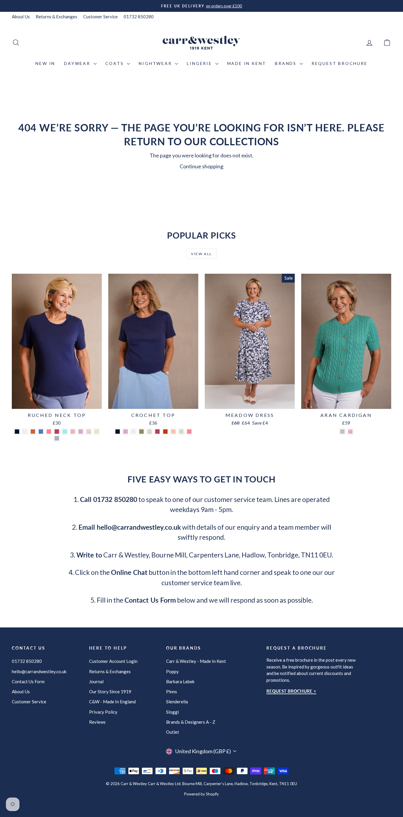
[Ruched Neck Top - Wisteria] (80, 431)
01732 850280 (139, 16)
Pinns (171, 691)
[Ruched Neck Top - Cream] (96, 431)
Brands (286, 63)
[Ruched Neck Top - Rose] (57, 431)
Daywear (78, 63)
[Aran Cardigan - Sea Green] (342, 431)
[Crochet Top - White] (133, 431)
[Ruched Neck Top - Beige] (88, 431)
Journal (96, 681)
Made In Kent (246, 63)
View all (201, 254)
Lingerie (200, 63)
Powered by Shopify (201, 794)
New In (45, 63)
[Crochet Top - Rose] (157, 431)
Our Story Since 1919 (110, 691)
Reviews (97, 722)
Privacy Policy (103, 712)
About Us (21, 16)
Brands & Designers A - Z (190, 722)
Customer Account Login (113, 661)
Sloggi (172, 712)
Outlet (172, 732)
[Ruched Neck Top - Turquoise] (65, 431)
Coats (115, 63)
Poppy (172, 671)
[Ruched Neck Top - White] (25, 431)
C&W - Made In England (112, 701)
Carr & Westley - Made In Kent (196, 661)
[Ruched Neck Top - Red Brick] (33, 431)
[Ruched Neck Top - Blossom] (73, 431)
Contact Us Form (28, 681)
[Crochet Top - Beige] (149, 431)
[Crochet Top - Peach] (173, 431)
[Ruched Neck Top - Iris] (41, 431)
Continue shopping (201, 166)
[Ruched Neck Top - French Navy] (17, 431)
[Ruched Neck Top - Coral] (49, 431)
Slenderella (177, 701)
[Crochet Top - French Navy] (117, 431)
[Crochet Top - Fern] (141, 431)
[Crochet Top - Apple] (181, 431)
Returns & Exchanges (56, 16)
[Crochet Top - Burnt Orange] (165, 431)
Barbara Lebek (180, 681)
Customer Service (100, 16)
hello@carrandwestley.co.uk (39, 671)
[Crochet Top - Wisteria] (125, 431)
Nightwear (156, 63)
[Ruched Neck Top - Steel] (57, 438)
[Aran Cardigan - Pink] (350, 431)
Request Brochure (340, 63)
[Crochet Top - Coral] (189, 431)
